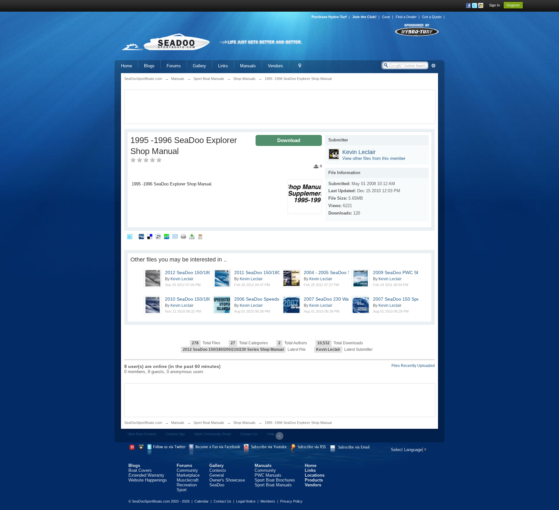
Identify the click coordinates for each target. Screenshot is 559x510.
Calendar (201, 501)
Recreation (187, 484)
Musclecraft (188, 480)
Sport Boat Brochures (275, 480)
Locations (314, 475)
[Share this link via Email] (175, 236)
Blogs (149, 65)
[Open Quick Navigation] (300, 65)
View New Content (141, 434)
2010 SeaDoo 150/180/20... (193, 299)
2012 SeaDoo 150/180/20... (193, 272)
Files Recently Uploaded (413, 365)
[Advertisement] (280, 106)
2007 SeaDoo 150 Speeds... (402, 299)
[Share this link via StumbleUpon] (166, 236)
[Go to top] (279, 436)
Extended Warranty (146, 475)
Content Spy (175, 434)
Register (513, 5)
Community (187, 470)
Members (267, 501)
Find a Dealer (406, 17)
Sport (182, 489)
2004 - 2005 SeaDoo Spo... (332, 272)
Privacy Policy (291, 501)
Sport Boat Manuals (208, 423)
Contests (217, 470)
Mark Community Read (212, 434)
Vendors (275, 65)
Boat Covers (140, 470)
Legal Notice (246, 501)
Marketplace (188, 475)
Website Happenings (147, 480)
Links (223, 65)
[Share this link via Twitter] (129, 236)
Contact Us (249, 434)
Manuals (248, 65)
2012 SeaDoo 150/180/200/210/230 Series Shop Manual (233, 349)
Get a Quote (432, 17)
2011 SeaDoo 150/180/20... (262, 272)
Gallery (199, 65)
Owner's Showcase (227, 480)
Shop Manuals (244, 423)
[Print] (183, 236)
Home (126, 65)
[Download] (191, 236)
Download (288, 140)
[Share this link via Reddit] (158, 236)
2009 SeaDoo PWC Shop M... (403, 272)
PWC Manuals (268, 475)
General (216, 475)
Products (314, 480)
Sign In (494, 5)
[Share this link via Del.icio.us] (149, 236)
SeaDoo (216, 484)
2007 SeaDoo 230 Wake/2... (332, 299)
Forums (174, 65)
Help (270, 434)
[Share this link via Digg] (141, 236)
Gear (386, 17)
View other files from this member (373, 158)
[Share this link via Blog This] (200, 236)
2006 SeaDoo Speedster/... (262, 299)
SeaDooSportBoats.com (143, 423)
